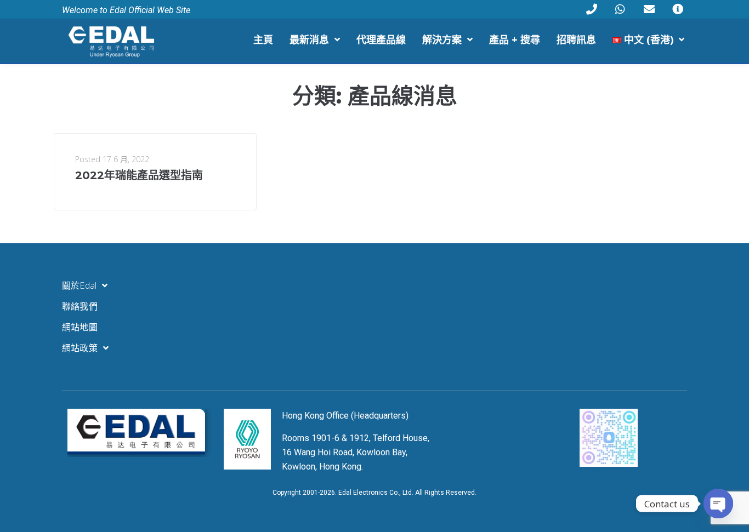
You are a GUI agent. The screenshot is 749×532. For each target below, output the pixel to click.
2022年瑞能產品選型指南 (139, 175)
